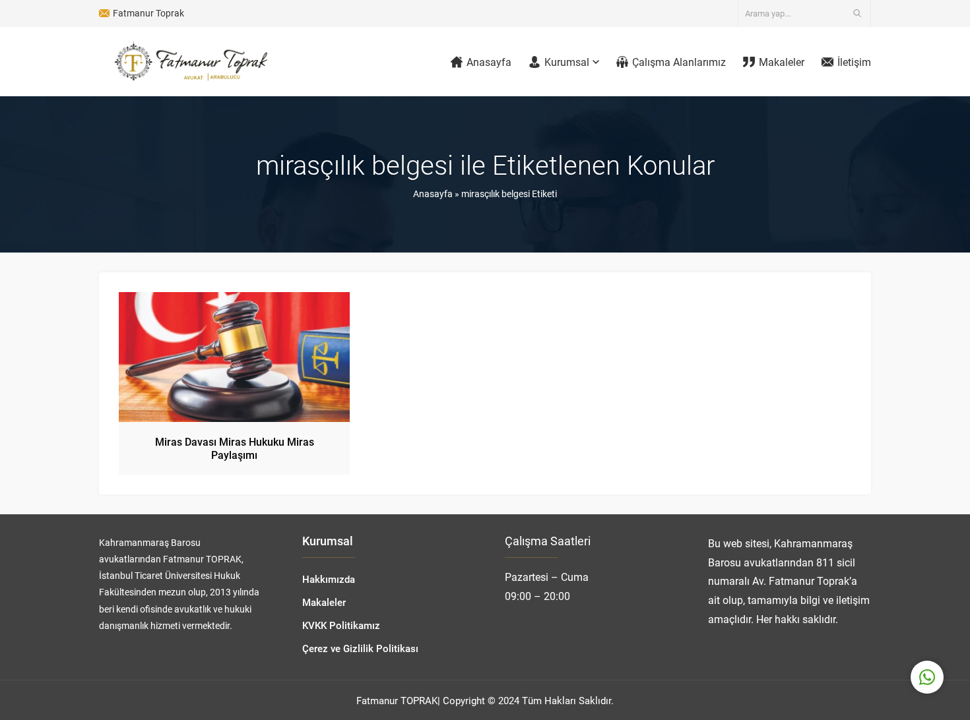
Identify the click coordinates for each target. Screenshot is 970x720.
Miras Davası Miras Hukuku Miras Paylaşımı (234, 448)
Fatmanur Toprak (148, 13)
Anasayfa (433, 193)
